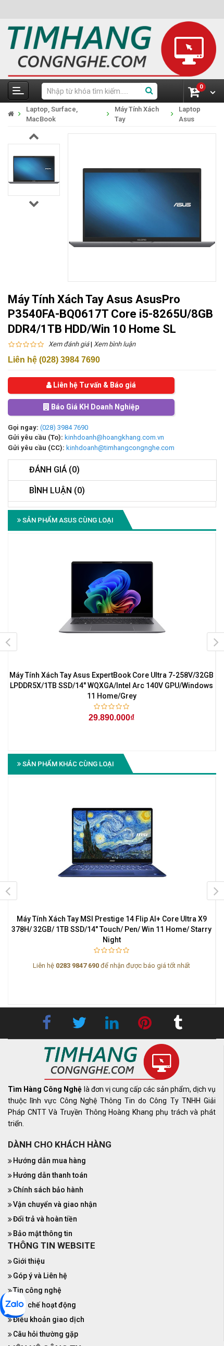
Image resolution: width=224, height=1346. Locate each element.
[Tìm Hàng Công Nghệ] (112, 48)
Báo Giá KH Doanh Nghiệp (94, 407)
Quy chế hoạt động (44, 1305)
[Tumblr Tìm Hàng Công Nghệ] (177, 1023)
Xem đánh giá (68, 344)
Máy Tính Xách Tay (137, 114)
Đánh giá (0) (54, 470)
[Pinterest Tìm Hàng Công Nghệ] (145, 1023)
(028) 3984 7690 (64, 427)
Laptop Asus (190, 114)
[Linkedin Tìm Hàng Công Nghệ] (112, 1023)
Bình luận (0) (57, 490)
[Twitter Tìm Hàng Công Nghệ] (79, 1023)
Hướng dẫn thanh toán (50, 1175)
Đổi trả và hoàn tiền (45, 1219)
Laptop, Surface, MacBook (52, 114)
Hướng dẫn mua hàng (49, 1160)
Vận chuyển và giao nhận (55, 1204)
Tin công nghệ (37, 1290)
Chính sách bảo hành (48, 1190)
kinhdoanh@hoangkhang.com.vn (114, 437)
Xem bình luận (114, 344)
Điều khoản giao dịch (48, 1319)
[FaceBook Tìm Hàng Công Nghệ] (46, 1023)
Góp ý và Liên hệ (40, 1276)
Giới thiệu (29, 1261)
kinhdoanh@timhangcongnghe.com (120, 448)
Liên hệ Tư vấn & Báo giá (93, 385)
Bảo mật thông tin (42, 1233)
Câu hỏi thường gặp (45, 1334)
